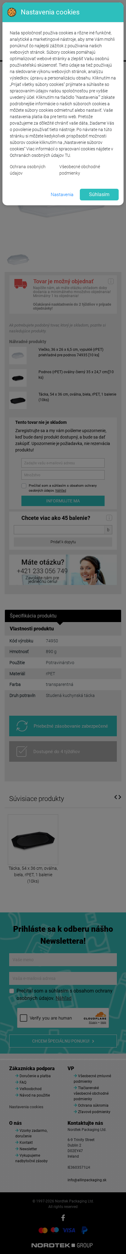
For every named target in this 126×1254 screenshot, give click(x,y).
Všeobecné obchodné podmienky (79, 170)
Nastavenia (62, 194)
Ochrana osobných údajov (28, 170)
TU (67, 155)
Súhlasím (99, 194)
